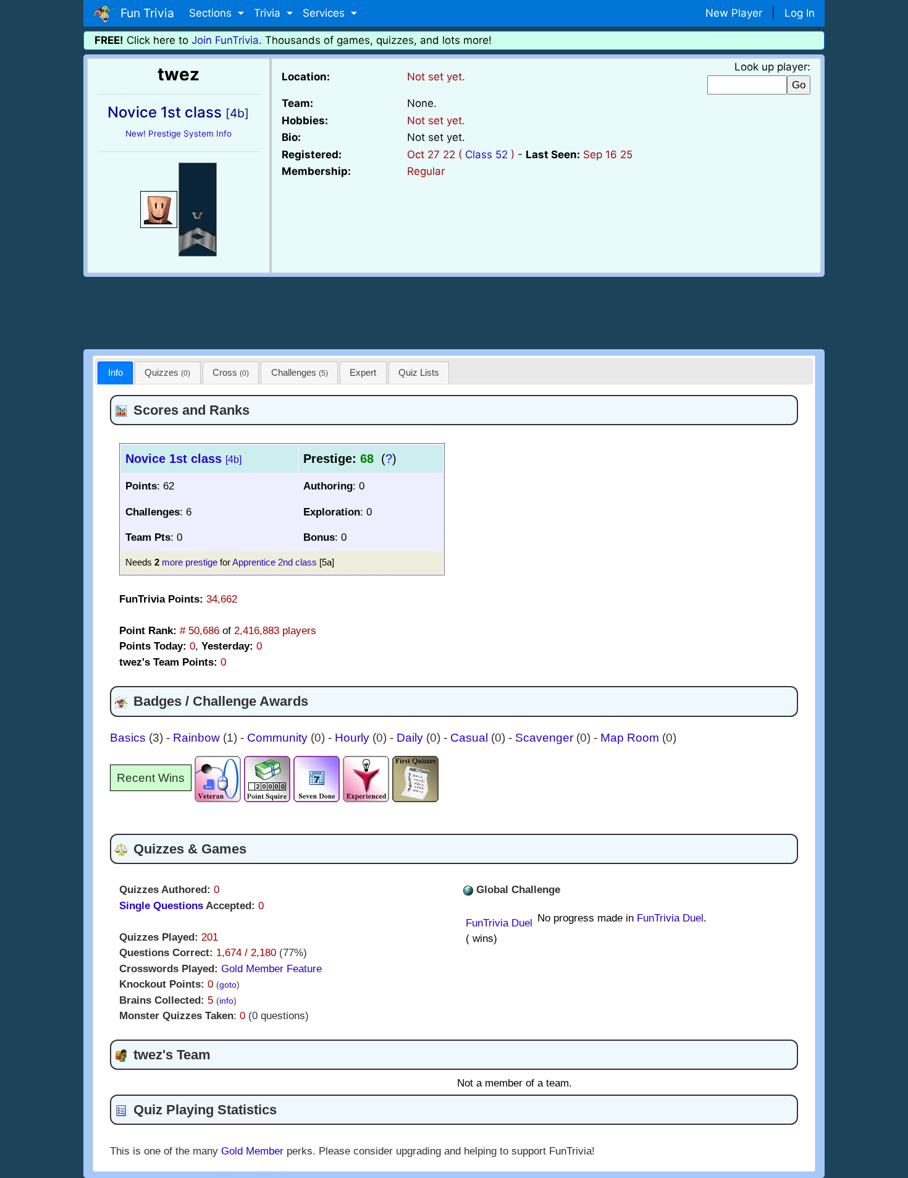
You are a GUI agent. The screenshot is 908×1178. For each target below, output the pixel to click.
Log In (799, 13)
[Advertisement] (454, 311)
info (226, 1001)
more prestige (189, 562)
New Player (733, 13)
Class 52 (486, 154)
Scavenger (545, 737)
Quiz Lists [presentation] (418, 372)
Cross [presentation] (230, 372)
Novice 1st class (183, 458)
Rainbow (198, 737)
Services (325, 13)
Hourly (353, 737)
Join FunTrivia (225, 40)
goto (228, 984)
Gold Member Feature (271, 969)
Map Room (631, 737)
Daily (411, 737)
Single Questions (161, 906)
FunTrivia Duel (499, 923)
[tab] (115, 373)
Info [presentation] (115, 372)
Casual (470, 737)
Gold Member (252, 1151)
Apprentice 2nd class (274, 562)
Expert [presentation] (363, 372)
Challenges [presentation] (299, 372)
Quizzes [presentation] (167, 372)
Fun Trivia (144, 13)
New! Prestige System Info (178, 133)
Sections (212, 13)
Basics (129, 737)
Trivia (269, 13)
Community (279, 737)
